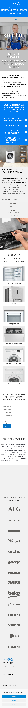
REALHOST (12, 668)
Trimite (7, 426)
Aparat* (5, 412)
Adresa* (5, 415)
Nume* (4, 406)
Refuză (14, 700)
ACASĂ (4, 676)
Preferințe (14, 704)
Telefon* (5, 409)
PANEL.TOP (17, 668)
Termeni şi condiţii (6, 688)
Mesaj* (4, 421)
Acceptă (14, 696)
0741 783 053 (14, 206)
